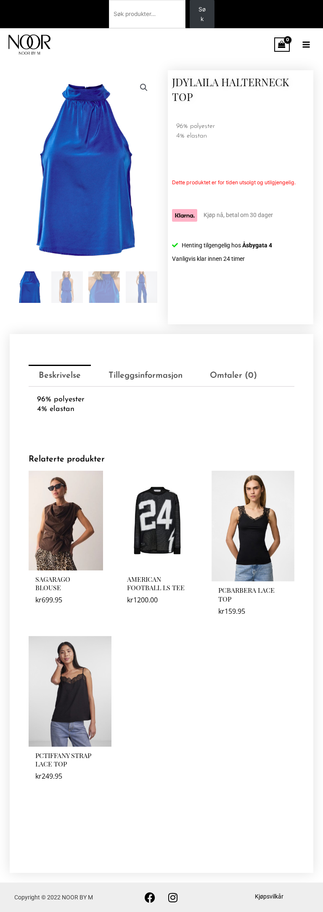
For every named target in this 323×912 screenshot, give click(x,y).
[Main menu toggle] (306, 44)
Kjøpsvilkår (269, 896)
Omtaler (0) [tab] (233, 375)
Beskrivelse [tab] (60, 375)
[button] (143, 87)
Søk (202, 14)
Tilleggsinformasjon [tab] (146, 375)
